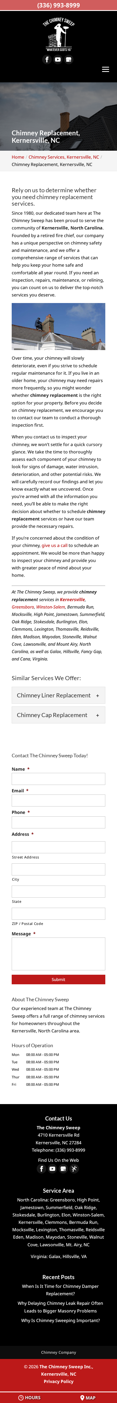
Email (20, 791)
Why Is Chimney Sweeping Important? (60, 1320)
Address (23, 834)
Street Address (25, 857)
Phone (21, 812)
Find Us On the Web (58, 1160)
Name (21, 769)
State (16, 901)
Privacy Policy (58, 1381)
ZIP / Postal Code (27, 923)
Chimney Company (58, 1352)
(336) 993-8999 (58, 5)
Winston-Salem (50, 607)
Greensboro (23, 607)
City (15, 879)
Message (24, 934)
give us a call (54, 545)
